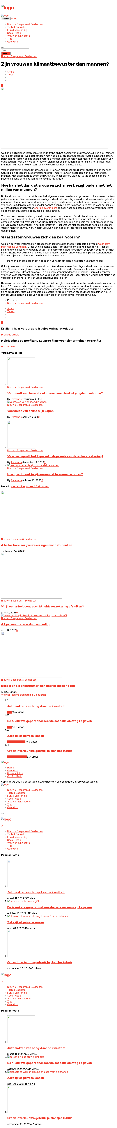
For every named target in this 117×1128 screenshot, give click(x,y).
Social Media (14, 33)
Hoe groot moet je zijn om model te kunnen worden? (45, 474)
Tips (9, 38)
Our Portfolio (14, 776)
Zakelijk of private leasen (25, 736)
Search (5, 53)
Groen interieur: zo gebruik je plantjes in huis (39, 751)
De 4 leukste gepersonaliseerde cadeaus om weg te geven (49, 721)
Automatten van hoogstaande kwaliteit (36, 706)
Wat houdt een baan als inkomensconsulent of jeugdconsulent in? (55, 393)
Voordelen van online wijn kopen (30, 411)
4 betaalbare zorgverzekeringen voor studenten (36, 545)
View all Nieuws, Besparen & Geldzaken (23, 694)
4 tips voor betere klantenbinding (25, 624)
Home (10, 767)
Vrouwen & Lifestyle (18, 35)
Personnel (16, 399)
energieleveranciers (45, 207)
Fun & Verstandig (17, 30)
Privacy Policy (15, 773)
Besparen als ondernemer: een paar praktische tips (38, 686)
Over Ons (12, 41)
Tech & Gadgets (16, 27)
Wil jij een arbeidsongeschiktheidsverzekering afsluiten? (42, 606)
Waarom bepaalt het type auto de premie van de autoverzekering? (55, 456)
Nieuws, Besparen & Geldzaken (25, 24)
